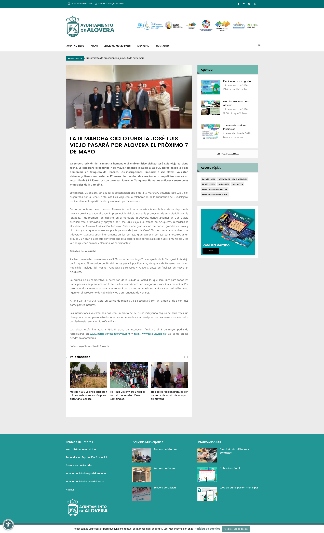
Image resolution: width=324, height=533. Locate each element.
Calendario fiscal (230, 468)
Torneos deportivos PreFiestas (234, 127)
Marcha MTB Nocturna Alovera (236, 103)
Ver (211, 250)
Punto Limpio (208, 184)
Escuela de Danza (164, 468)
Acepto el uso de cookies (236, 529)
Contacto (162, 46)
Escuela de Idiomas (165, 449)
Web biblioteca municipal (81, 449)
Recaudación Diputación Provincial (86, 457)
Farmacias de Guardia (79, 465)
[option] (166, 58)
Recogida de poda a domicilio (233, 179)
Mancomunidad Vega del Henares (86, 473)
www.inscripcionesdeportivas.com (110, 333)
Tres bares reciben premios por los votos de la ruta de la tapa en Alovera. (169, 395)
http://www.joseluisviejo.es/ (150, 333)
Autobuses (224, 184)
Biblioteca (238, 184)
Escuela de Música (165, 488)
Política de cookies (207, 529)
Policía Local (208, 179)
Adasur (70, 490)
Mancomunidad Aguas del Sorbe (85, 482)
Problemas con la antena (214, 189)
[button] (8, 525)
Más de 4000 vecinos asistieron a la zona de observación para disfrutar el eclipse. (88, 395)
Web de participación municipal (239, 488)
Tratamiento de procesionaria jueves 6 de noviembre (115, 58)
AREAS (94, 46)
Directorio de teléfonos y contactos (234, 451)
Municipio (143, 46)
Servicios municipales (117, 46)
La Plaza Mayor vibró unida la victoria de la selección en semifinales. (127, 395)
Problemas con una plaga (214, 194)
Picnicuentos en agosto (237, 81)
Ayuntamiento (75, 46)
